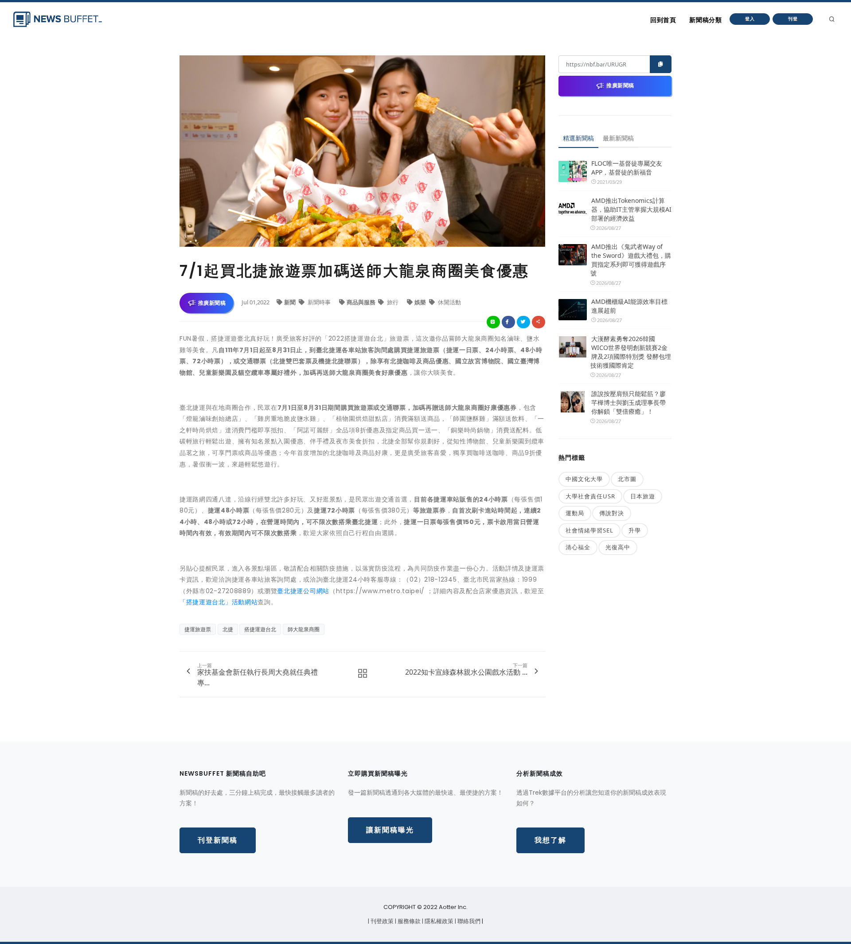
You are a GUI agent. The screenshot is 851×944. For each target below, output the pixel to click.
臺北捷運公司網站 (303, 591)
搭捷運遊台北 (260, 629)
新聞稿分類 (705, 20)
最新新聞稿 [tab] (618, 138)
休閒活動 (449, 302)
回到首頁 (663, 20)
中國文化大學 (584, 479)
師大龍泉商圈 (304, 629)
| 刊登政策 (381, 921)
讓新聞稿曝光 (390, 830)
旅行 (393, 302)
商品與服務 (362, 302)
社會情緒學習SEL (589, 530)
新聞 (290, 302)
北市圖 (627, 479)
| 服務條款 (408, 921)
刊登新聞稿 (218, 840)
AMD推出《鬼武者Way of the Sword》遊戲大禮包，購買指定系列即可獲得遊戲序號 (630, 259)
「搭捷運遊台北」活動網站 (219, 602)
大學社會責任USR (590, 496)
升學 (634, 530)
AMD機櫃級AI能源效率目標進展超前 (629, 306)
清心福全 (578, 547)
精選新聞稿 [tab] (578, 138)
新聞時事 (319, 302)
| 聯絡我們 (468, 921)
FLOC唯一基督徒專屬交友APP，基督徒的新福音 (626, 167)
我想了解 (550, 840)
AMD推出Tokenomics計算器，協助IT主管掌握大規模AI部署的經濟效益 (631, 209)
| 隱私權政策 (438, 921)
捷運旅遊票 (197, 629)
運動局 (575, 513)
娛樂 (420, 302)
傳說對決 (611, 513)
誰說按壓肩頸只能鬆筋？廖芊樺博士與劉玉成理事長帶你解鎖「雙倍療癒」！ (628, 402)
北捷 (228, 629)
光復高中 (617, 547)
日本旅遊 (642, 496)
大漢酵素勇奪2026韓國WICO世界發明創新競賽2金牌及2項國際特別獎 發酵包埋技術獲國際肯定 (630, 351)
